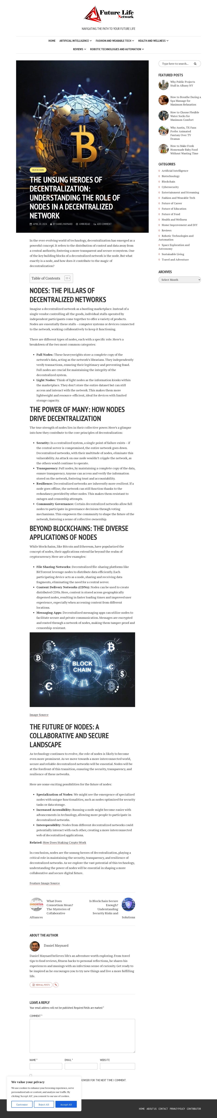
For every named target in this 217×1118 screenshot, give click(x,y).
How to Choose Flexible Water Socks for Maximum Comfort (184, 116)
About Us (152, 1108)
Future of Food (171, 214)
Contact (163, 1108)
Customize (22, 1104)
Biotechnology (171, 176)
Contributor (194, 1108)
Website (105, 1060)
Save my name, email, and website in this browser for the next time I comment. (78, 1080)
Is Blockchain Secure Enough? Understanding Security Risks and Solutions (112, 909)
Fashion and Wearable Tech (113, 41)
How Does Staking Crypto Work (64, 842)
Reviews (78, 49)
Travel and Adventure (175, 259)
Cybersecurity (170, 187)
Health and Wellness (152, 41)
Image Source (39, 715)
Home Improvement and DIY (180, 225)
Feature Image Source (45, 883)
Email (69, 1060)
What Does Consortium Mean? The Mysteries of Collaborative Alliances (51, 909)
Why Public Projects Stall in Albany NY (182, 83)
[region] (44, 1093)
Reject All (44, 1104)
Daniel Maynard (64, 224)
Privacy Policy (177, 1108)
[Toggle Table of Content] (66, 278)
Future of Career (172, 203)
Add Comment (104, 224)
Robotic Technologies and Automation (115, 49)
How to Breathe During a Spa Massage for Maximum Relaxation (185, 100)
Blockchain (38, 169)
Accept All (66, 1104)
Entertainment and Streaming (180, 192)
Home (51, 41)
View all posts (43, 984)
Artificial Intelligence (74, 41)
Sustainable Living (173, 254)
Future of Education (174, 209)
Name (33, 1060)
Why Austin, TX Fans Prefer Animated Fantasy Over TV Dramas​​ (183, 133)
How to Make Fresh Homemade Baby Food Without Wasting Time (184, 149)
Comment (36, 1016)
